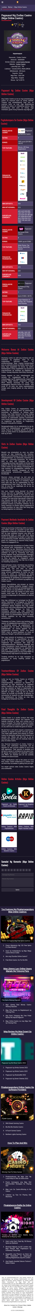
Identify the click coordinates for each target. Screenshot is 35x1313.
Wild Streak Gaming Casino (15, 1123)
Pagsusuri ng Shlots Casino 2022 (17, 1071)
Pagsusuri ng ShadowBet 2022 (16, 1075)
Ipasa (17, 890)
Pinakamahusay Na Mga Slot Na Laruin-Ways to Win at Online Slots (18, 1177)
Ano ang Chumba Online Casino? (16, 956)
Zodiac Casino (20, 64)
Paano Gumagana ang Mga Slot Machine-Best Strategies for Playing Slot (18, 1184)
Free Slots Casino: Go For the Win (17, 960)
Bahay (10, 7)
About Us (6, 1305)
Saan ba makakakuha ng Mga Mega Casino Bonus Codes (18, 952)
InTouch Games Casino (13, 1131)
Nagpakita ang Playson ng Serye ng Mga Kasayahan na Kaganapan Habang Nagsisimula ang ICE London (18, 1256)
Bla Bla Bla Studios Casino (14, 1127)
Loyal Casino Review (23, 62)
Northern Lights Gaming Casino (16, 1134)
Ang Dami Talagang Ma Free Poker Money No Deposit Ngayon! (18, 1016)
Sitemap (20, 1307)
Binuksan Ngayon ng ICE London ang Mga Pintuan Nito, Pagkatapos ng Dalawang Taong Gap (18, 1248)
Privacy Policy (22, 1305)
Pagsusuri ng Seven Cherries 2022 (17, 1079)
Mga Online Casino (20, 7)
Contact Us (14, 1305)
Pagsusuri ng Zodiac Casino (12, 9)
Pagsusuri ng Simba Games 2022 (17, 1067)
